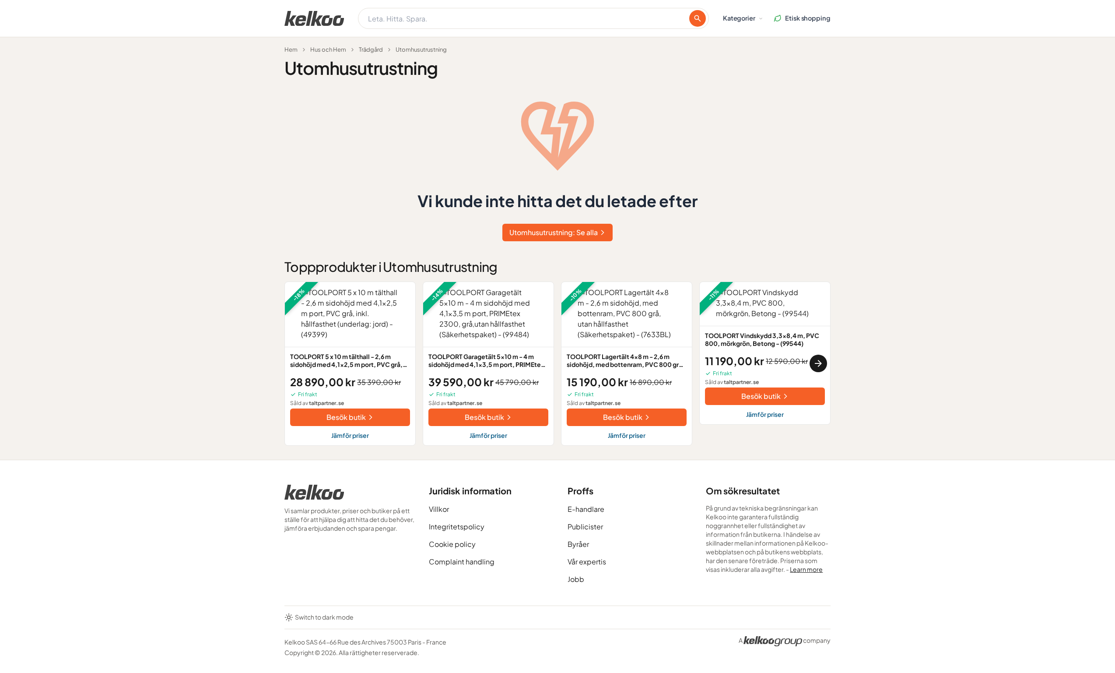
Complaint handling (461, 561)
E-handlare (586, 509)
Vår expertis (587, 561)
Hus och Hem (328, 49)
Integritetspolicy (456, 526)
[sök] (697, 18)
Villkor (439, 509)
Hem (291, 49)
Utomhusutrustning (421, 49)
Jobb (576, 579)
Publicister (585, 526)
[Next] (818, 363)
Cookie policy (452, 544)
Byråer (578, 544)
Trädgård (371, 49)
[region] (557, 363)
